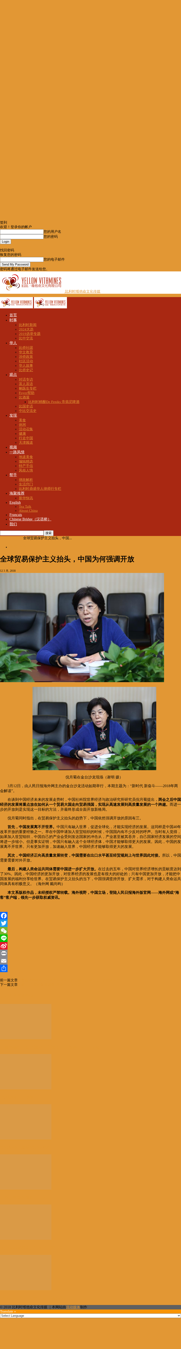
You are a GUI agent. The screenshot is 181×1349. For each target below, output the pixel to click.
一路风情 (17, 452)
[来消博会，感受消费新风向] (25, 1138)
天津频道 (26, 442)
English (15, 502)
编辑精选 (26, 461)
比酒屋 (24, 397)
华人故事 (26, 365)
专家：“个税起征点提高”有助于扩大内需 (49, 985)
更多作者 (25, 995)
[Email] (90, 961)
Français (15, 515)
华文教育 (26, 352)
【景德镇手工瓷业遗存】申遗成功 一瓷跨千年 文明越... (51, 1047)
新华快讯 (26, 498)
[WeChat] (90, 930)
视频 (13, 447)
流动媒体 (73, 1307)
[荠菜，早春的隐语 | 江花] (25, 1188)
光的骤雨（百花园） (19, 1097)
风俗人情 (26, 470)
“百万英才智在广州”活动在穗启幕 (32, 1298)
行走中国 (26, 438)
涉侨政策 (26, 356)
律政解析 (26, 480)
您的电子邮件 (54, 259)
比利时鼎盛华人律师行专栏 (40, 489)
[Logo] (17, 307)
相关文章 (8, 995)
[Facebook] (90, 915)
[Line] (90, 938)
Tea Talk (25, 506)
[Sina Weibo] (90, 946)
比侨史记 (26, 370)
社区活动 (26, 361)
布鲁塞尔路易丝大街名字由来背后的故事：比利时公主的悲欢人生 (69, 980)
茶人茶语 (26, 384)
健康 (22, 433)
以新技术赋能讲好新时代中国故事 (32, 1247)
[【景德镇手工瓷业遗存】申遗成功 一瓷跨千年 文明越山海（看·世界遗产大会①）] (25, 1038)
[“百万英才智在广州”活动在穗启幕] (25, 1289)
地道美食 (26, 457)
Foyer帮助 (26, 393)
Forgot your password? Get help (23, 246)
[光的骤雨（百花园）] (25, 1088)
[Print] (90, 953)
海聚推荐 (17, 493)
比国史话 (26, 406)
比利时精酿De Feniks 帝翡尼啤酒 (53, 402)
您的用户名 (52, 232)
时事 (13, 320)
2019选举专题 (30, 334)
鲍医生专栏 (28, 388)
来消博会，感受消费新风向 (25, 1147)
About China (28, 510)
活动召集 (26, 429)
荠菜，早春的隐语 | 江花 (23, 1197)
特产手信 (26, 466)
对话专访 (26, 379)
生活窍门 (26, 484)
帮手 (13, 475)
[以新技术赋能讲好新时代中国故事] (25, 1238)
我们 (13, 524)
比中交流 (26, 338)
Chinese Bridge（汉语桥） (30, 519)
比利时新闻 (28, 325)
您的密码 (51, 236)
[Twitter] (90, 923)
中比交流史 (28, 411)
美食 (22, 420)
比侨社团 (26, 348)
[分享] (90, 968)
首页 (13, 315)
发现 (13, 415)
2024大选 (26, 329)
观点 (13, 375)
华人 (13, 343)
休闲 (22, 425)
